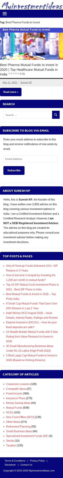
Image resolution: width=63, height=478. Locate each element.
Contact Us (26, 464)
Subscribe (13, 170)
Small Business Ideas (19, 431)
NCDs (9, 412)
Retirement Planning (18, 426)
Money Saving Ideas (18, 403)
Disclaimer (10, 464)
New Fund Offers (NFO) (20, 417)
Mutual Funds (14, 407)
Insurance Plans (15, 398)
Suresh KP (26, 82)
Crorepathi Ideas (16, 388)
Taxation (11, 445)
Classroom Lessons (18, 384)
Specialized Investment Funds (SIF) (27, 436)
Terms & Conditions (15, 460)
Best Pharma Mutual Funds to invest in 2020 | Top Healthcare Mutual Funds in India (29, 69)
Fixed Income (14, 393)
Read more (9, 92)
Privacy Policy (37, 460)
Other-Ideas (13, 421)
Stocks (10, 440)
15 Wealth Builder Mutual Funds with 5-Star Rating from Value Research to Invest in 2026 (32, 336)
